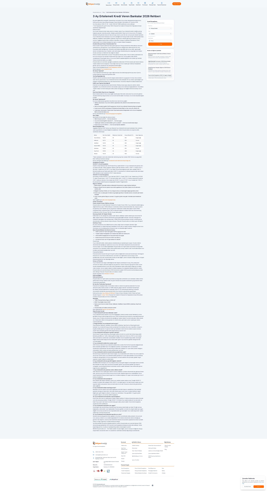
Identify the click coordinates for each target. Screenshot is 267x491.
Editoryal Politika (152, 448)
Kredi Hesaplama (125, 468)
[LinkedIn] (152, 485)
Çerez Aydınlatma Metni (153, 453)
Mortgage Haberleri (152, 470)
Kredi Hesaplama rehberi (114, 67)
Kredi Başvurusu (152, 468)
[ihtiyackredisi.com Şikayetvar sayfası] (114, 479)
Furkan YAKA (105, 295)
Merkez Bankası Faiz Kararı (141, 473)
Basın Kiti (123, 456)
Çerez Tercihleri (135, 460)
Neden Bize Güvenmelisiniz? (154, 445)
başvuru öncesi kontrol (108, 309)
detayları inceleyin (109, 273)
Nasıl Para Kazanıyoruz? (124, 449)
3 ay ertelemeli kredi (106, 69)
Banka (163, 470)
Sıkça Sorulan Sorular (168, 446)
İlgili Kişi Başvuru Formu (137, 456)
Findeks (163, 473)
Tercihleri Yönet (247, 486)
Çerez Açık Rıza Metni (137, 453)
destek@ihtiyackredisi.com (102, 454)
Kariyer (122, 458)
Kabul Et (258, 486)
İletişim (123, 461)
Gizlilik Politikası (135, 445)
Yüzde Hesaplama (125, 470)
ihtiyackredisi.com (97, 12)
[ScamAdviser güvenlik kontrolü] (102, 471)
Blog (104, 12)
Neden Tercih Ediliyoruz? (124, 452)
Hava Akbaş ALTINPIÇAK (108, 293)
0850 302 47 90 (99, 452)
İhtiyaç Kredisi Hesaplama (141, 470)
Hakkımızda (123, 445)
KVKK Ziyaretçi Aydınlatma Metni (154, 456)
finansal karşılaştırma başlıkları (114, 113)
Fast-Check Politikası (137, 450)
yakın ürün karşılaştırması (108, 200)
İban (163, 468)
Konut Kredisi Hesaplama (140, 468)
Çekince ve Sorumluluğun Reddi (155, 450)
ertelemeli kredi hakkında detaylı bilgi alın (119, 160)
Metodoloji (134, 448)
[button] (176, 3)
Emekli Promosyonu (152, 473)
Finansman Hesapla (125, 473)
